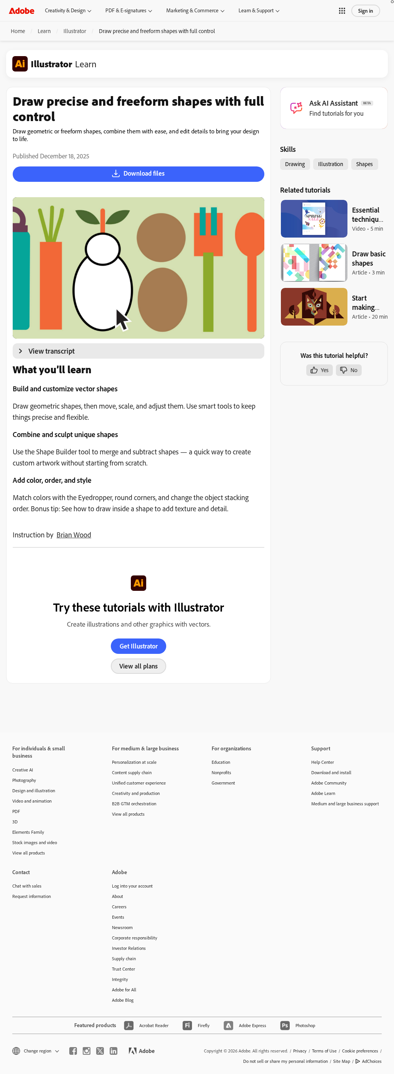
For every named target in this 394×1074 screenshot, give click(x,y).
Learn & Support (256, 10)
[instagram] (86, 1051)
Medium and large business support (345, 803)
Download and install (331, 772)
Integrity (120, 979)
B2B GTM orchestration (134, 803)
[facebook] (73, 1051)
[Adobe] (21, 10)
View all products (28, 853)
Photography (24, 780)
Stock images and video (34, 842)
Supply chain (124, 958)
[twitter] (100, 1051)
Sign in (365, 10)
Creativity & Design (65, 10)
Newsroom (122, 927)
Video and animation (32, 801)
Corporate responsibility (134, 938)
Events (118, 917)
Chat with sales (27, 886)
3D (15, 822)
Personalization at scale (134, 762)
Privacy (300, 1051)
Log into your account (132, 886)
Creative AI (22, 770)
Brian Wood (74, 534)
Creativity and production (136, 793)
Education (221, 762)
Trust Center (123, 969)
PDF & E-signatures (125, 10)
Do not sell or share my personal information (285, 1061)
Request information (31, 896)
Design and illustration (33, 790)
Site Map (341, 1061)
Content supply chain (132, 772)
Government (223, 783)
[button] (342, 11)
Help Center (322, 762)
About (117, 896)
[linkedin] (113, 1051)
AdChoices (372, 1061)
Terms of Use (324, 1051)
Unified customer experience (139, 783)
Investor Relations (129, 948)
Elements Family (28, 832)
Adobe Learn (323, 793)
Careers (119, 906)
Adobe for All (124, 990)
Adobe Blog (123, 1000)
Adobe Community (329, 783)
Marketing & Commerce (192, 10)
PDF (16, 811)
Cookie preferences (360, 1051)
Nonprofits (221, 772)
